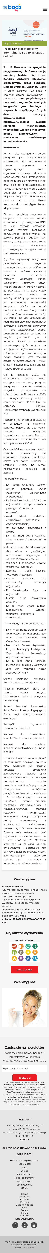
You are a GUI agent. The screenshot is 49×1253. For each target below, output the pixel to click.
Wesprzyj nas (24, 969)
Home (24, 1194)
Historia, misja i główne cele (24, 1160)
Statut (24, 1167)
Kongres (24, 1199)
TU (18, 147)
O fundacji (24, 1196)
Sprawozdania (24, 1184)
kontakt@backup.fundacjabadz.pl (23, 738)
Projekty (24, 1202)
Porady (24, 1210)
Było (24, 1207)
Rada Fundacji (24, 1174)
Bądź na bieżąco (14, 43)
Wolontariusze (24, 1181)
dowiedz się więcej (32, 1104)
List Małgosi (25, 1164)
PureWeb (30, 1247)
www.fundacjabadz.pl (16, 728)
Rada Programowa (25, 1178)
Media (24, 1213)
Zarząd (24, 1171)
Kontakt (24, 1215)
